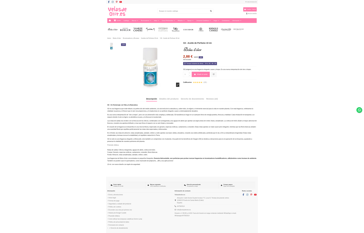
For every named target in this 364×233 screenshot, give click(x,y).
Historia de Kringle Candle (117, 213)
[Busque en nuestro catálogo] (211, 11)
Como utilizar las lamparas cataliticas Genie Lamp (125, 219)
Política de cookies (114, 207)
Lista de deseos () (252, 2)
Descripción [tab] (151, 99)
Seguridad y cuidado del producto (119, 204)
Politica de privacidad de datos (118, 222)
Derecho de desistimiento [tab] (192, 99)
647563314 (181, 206)
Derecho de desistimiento (118, 228)
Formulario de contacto (116, 225)
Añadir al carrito (202, 74)
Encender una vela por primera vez (120, 210)
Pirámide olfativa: (113, 145)
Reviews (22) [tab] (212, 99)
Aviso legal (112, 198)
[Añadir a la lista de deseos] (214, 74)
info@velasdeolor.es (184, 210)
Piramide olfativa (114, 216)
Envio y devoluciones (115, 194)
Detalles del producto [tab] (169, 99)
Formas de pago (113, 201)
